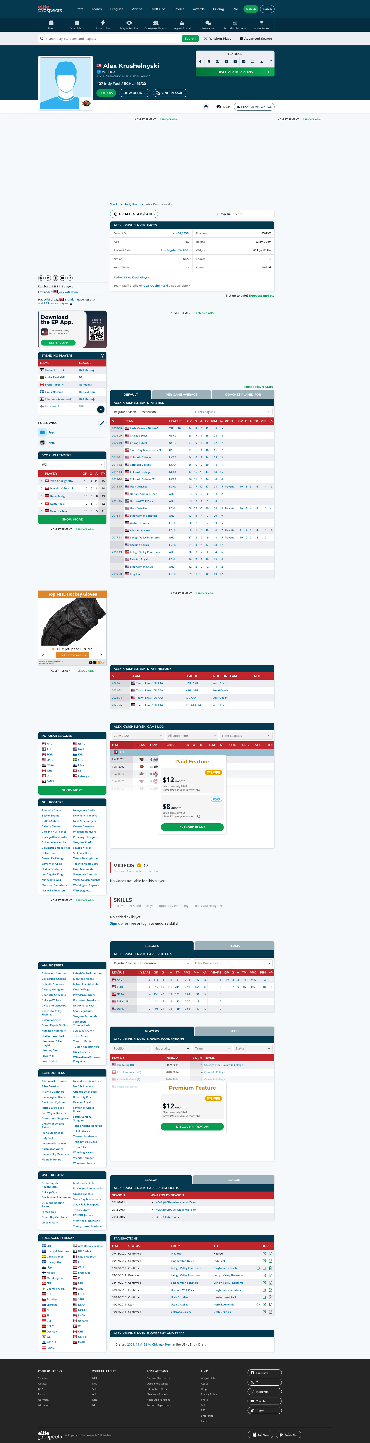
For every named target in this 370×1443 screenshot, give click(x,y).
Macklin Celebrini (61, 488)
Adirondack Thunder (54, 1081)
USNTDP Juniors (83, 1215)
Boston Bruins (50, 815)
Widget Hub (208, 1378)
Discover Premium (192, 1127)
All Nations (44, 1405)
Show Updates (135, 93)
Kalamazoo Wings (52, 1149)
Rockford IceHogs (84, 1005)
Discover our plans (235, 72)
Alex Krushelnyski (155, 285)
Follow (106, 93)
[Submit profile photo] (261, 61)
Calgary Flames (51, 826)
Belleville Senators (53, 984)
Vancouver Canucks (85, 874)
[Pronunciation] (200, 61)
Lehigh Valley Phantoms (88, 973)
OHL (49, 776)
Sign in (267, 8)
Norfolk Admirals (83, 1086)
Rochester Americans (86, 1000)
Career (205, 1421)
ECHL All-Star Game (167, 1217)
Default (131, 394)
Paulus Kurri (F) (54, 370)
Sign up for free (123, 923)
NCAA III (83, 1310)
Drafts (155, 9)
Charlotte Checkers (54, 995)
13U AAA (190, 698)
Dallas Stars (49, 853)
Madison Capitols (83, 1183)
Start (113, 204)
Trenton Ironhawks (85, 1136)
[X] (48, 278)
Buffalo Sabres (51, 821)
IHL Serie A (85, 1251)
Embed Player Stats (258, 387)
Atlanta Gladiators (53, 1091)
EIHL (81, 1262)
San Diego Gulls (82, 1011)
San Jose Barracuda (85, 1016)
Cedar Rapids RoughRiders (50, 1185)
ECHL (129, 84)
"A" (161, 450)
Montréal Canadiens (54, 885)
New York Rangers (84, 821)
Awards (198, 9)
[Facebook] (41, 278)
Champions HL (56, 1288)
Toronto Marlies (83, 1041)
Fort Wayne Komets (54, 1113)
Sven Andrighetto (61, 481)
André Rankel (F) (55, 377)
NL (80, 770)
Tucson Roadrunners (86, 1046)
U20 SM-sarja (87, 370)
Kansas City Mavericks (55, 1154)
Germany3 (85, 384)
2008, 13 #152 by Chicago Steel (149, 1344)
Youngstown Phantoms (87, 1226)
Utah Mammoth (83, 869)
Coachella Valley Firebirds (51, 1012)
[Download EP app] (72, 329)
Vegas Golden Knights (86, 880)
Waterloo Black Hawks (87, 1220)
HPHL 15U (191, 683)
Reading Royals (82, 1102)
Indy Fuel (112, 84)
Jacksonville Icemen (54, 1143)
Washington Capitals (86, 885)
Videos (137, 9)
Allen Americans (52, 1086)
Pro (235, 9)
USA (186, 258)
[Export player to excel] (235, 61)
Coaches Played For (243, 394)
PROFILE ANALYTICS (256, 107)
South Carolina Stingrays (82, 1118)
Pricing (218, 9)
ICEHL (50, 1347)
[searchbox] (119, 38)
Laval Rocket (49, 1061)
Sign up (251, 8)
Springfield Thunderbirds (81, 1023)
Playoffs (229, 486)
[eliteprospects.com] (50, 9)
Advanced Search (258, 38)
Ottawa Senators (83, 826)
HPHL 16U (191, 690)
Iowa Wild (48, 1055)
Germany (43, 1399)
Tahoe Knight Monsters (87, 1125)
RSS (203, 1410)
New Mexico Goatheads (87, 1081)
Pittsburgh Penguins (85, 837)
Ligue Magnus (87, 1256)
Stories (179, 9)
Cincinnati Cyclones (54, 1102)
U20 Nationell (55, 1256)
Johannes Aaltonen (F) (58, 399)
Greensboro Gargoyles (55, 1118)
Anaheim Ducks (51, 810)
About (204, 1383)
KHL (80, 754)
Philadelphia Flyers (84, 831)
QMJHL (51, 781)
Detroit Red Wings (53, 858)
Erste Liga (84, 1272)
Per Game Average (181, 394)
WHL (49, 770)
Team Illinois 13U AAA (149, 698)
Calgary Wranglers (53, 989)
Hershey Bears (51, 1050)
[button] (261, 25)
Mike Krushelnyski (137, 277)
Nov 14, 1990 (180, 233)
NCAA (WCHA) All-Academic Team (176, 1202)
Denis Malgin (58, 496)
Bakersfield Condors (54, 979)
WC (49, 1337)
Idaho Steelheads (52, 1133)
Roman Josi (57, 503)
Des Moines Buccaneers (56, 1197)
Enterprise (207, 1416)
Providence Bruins (84, 995)
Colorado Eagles (51, 1020)
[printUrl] (206, 106)
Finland (42, 1394)
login (145, 923)
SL (48, 1315)
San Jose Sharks (83, 842)
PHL (80, 1278)
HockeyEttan (87, 392)
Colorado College (140, 457)
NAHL (81, 749)
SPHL (50, 760)
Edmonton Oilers (52, 864)
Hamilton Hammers (54, 1030)
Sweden (43, 1378)
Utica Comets (81, 1052)
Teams (97, 9)
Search (190, 38)
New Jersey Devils (84, 810)
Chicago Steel (50, 1192)
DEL (81, 377)
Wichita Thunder (83, 1158)
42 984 (226, 107)
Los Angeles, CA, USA (175, 250)
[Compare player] (252, 61)
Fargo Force (49, 1212)
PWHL (81, 1342)
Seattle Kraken (82, 847)
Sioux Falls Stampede (86, 1204)
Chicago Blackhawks (54, 837)
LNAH (81, 1315)
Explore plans (192, 827)
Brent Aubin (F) (54, 384)
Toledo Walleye (82, 1131)
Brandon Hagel (74, 299)
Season (151, 1180)
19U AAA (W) (193, 705)
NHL (49, 744)
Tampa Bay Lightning (86, 858)
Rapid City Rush (82, 1097)
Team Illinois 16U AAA (149, 690)
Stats (79, 9)
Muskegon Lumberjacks (88, 1188)
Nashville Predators (54, 890)
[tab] (130, 394)
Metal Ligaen (55, 1278)
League (234, 1180)
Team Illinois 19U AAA (149, 705)
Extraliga (83, 776)
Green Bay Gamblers (54, 1217)
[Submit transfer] (270, 61)
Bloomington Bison (53, 1097)
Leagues (116, 9)
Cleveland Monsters (54, 1005)
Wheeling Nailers (83, 1152)
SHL (80, 760)
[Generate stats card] (226, 61)
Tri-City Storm (81, 1210)
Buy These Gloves (70, 655)
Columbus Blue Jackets (56, 847)
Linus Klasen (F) (54, 392)
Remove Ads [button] (312, 119)
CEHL (81, 1267)
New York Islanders (85, 815)
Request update (262, 296)
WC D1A (52, 1342)
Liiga (81, 765)
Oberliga (52, 1331)
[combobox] (119, 38)
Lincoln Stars (50, 1222)
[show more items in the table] (101, 409)
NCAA (50, 765)
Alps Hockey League (90, 1246)
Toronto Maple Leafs (85, 864)
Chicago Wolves (51, 1000)
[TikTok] (70, 278)
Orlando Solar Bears (85, 1091)
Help (204, 1389)
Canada (42, 1383)
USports (83, 1321)
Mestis (51, 1272)
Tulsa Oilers (80, 1147)
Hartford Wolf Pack (53, 1036)
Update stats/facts (137, 214)
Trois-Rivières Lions (85, 1142)
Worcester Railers (84, 1163)
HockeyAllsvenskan (58, 1251)
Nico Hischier (58, 511)
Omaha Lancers (83, 1194)
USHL (81, 744)
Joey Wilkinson (68, 292)
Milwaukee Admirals (85, 984)
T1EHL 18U (176, 428)
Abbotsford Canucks (54, 973)
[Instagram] (55, 278)
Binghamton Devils (141, 566)
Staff (234, 1031)
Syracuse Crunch (83, 1030)
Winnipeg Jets (81, 890)
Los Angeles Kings (53, 874)
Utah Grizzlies (138, 486)
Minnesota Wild (51, 880)
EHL (49, 1283)
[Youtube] (63, 278)
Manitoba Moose (83, 979)
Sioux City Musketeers (87, 1199)
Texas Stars (80, 1036)
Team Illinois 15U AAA (149, 683)
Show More (72, 519)
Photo (204, 1399)
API (203, 1405)
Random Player (221, 38)
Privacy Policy (209, 1394)
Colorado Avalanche (54, 842)
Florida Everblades (53, 1108)
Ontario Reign (81, 989)
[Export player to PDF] (244, 61)
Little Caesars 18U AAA (144, 428)
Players (152, 1031)
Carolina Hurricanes (54, 831)
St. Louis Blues (82, 853)
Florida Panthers (52, 869)
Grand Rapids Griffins (55, 1025)
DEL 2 (50, 1326)
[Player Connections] (217, 61)
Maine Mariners (51, 1159)
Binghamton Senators (143, 515)
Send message (173, 93)
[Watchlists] (208, 61)
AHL (49, 749)
